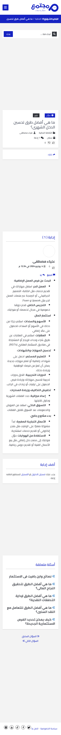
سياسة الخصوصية (48, 728)
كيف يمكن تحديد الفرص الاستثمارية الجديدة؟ (36, 621)
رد (41, 275)
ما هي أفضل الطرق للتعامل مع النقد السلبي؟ (31, 610)
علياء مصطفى (26, 132)
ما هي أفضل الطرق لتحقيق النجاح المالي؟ (33, 586)
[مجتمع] (44, 7)
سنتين (49, 138)
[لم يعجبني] (49, 142)
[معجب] (53, 142)
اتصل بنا (35, 728)
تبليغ (36, 115)
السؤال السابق (29, 636)
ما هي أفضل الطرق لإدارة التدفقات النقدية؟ (35, 598)
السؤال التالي (31, 641)
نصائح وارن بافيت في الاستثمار (30, 576)
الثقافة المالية (41, 19)
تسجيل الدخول (38, 474)
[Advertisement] (30, 74)
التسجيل (25, 474)
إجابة (37, 137)
